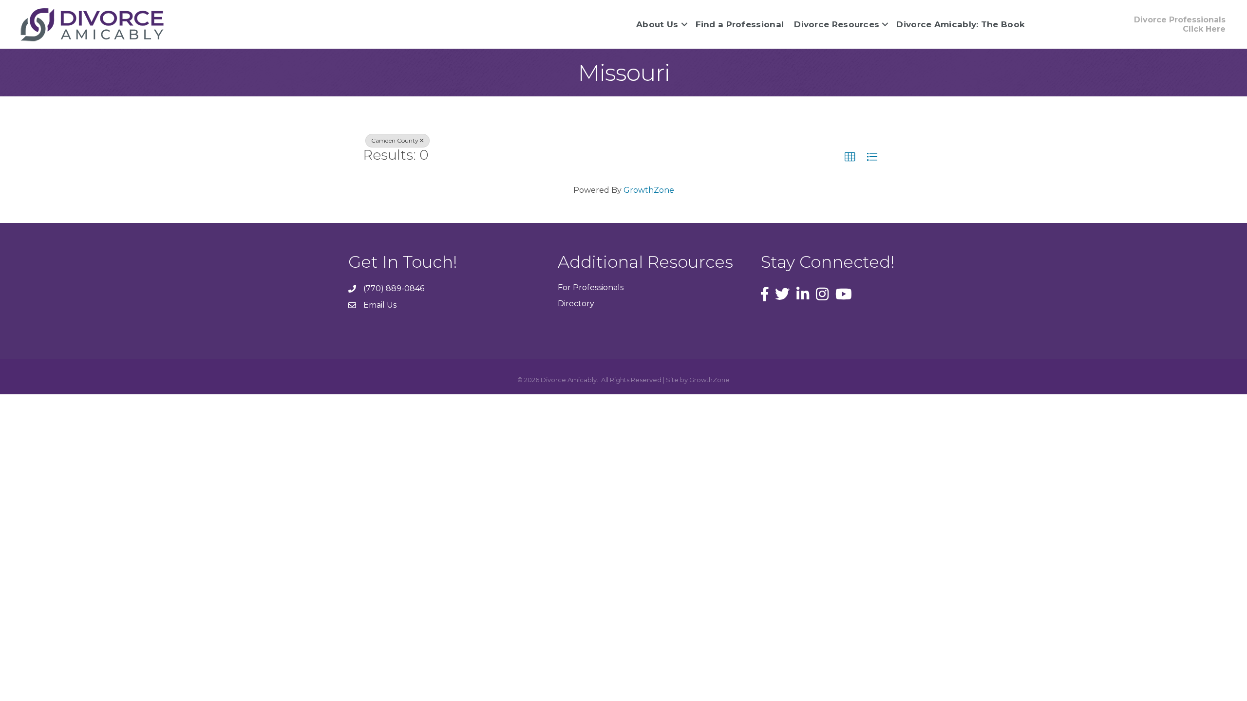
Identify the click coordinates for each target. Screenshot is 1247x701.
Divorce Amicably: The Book (960, 24)
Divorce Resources (836, 24)
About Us (657, 24)
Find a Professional (740, 24)
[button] (850, 157)
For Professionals (591, 287)
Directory (576, 303)
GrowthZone (649, 190)
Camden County (394, 140)
